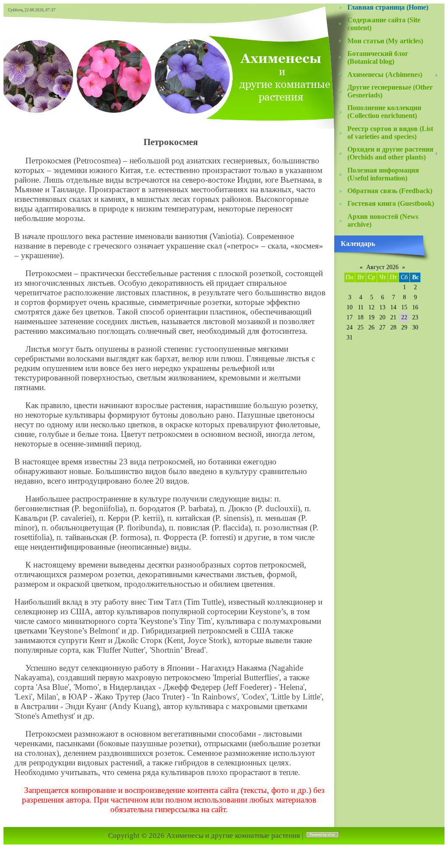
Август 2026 (382, 267)
